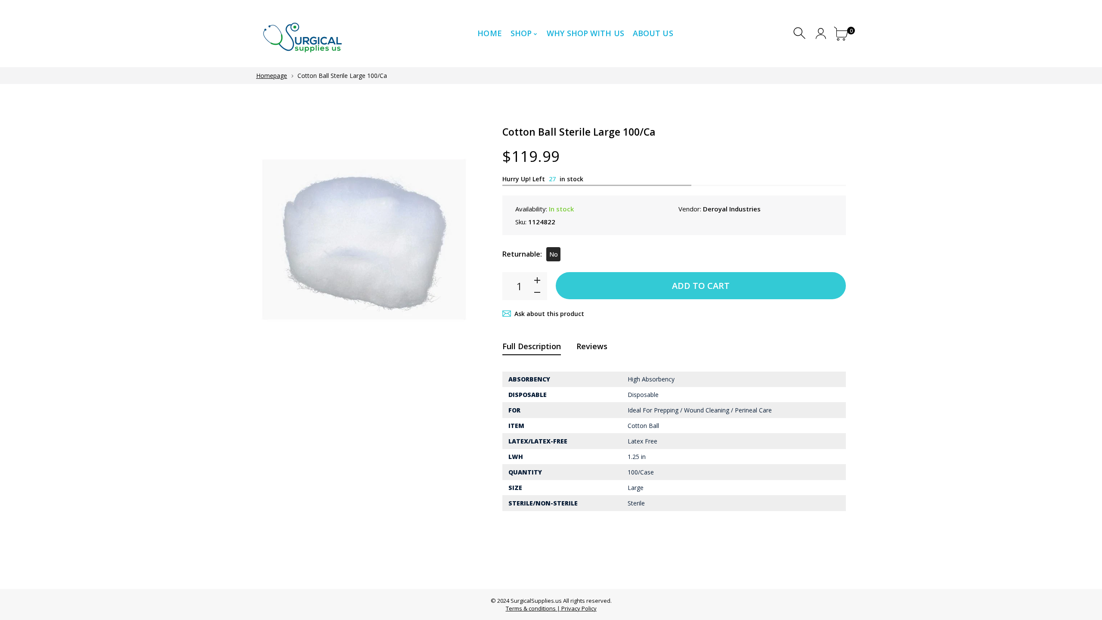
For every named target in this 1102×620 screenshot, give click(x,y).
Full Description (531, 346)
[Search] (800, 33)
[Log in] (821, 33)
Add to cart (701, 285)
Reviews (591, 346)
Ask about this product (549, 314)
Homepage (271, 75)
